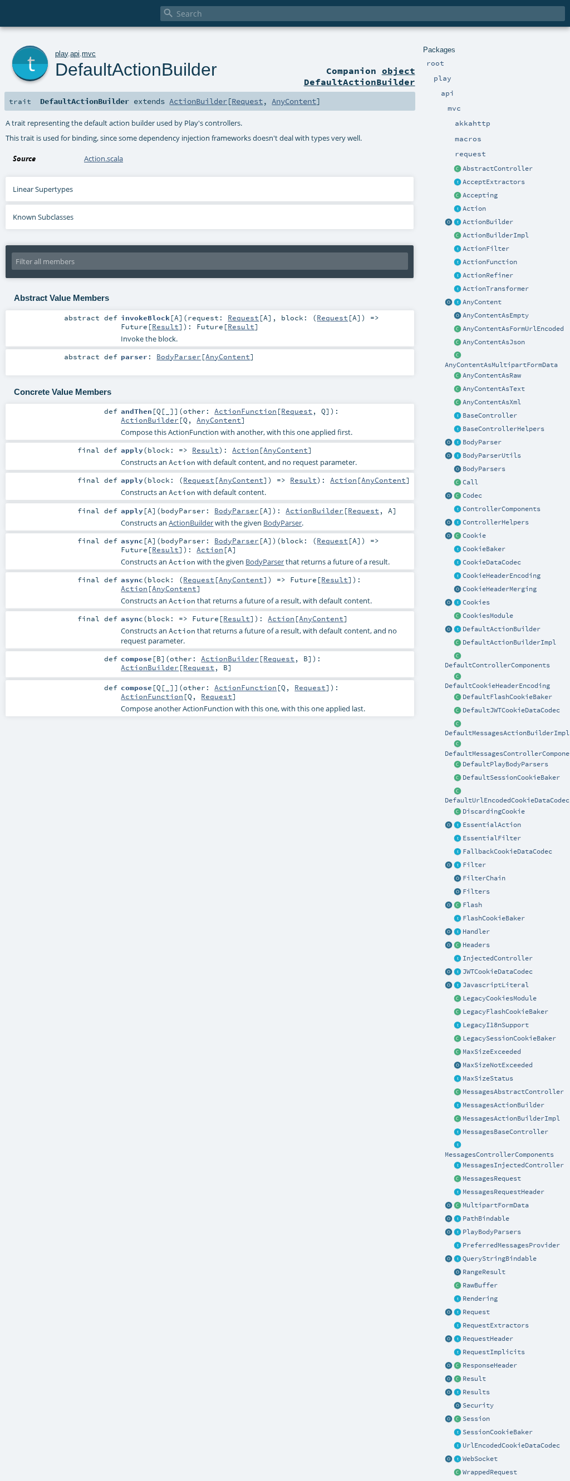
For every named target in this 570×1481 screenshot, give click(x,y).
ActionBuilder (488, 222)
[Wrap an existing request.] (457, 1472)
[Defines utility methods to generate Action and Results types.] (457, 416)
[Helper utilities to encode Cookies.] (448, 602)
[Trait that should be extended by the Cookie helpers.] (457, 549)
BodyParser (482, 442)
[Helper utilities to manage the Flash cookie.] (457, 918)
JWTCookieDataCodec (498, 971)
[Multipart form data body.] (457, 1205)
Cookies (476, 602)
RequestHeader (488, 1339)
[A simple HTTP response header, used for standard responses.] (457, 1365)
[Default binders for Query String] (448, 1259)
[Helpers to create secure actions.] (457, 1405)
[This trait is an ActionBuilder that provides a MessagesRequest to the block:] (457, 1105)
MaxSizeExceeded (492, 1052)
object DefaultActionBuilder (359, 76)
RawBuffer (480, 1285)
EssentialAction (492, 825)
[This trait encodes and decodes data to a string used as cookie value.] (457, 562)
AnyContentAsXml (492, 402)
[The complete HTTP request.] (457, 1312)
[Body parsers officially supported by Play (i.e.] (457, 1232)
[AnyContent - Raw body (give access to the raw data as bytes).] (457, 376)
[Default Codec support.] (448, 496)
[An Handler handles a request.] (457, 932)
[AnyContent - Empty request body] (457, 315)
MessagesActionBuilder (503, 1105)
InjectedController (498, 958)
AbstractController (498, 168)
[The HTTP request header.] (457, 1339)
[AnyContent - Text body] (457, 389)
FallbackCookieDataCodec (507, 851)
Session (476, 1419)
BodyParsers (484, 469)
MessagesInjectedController (513, 1165)
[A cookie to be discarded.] (457, 812)
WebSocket (480, 1459)
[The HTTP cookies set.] (457, 602)
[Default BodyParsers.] (457, 469)
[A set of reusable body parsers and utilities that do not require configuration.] (457, 456)
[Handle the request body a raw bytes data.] (457, 1285)
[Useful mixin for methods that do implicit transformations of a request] (457, 1352)
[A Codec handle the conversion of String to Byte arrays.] (457, 496)
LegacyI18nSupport (496, 1025)
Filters (476, 891)
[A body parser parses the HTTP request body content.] (457, 442)
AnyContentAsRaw (492, 375)
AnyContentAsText (494, 389)
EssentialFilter (492, 838)
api (75, 53)
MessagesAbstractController (513, 1092)
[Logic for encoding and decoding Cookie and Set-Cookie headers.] (457, 576)
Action (474, 208)
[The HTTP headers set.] (457, 945)
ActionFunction (490, 262)
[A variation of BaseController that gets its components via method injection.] (457, 958)
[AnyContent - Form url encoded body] (457, 329)
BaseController (490, 415)
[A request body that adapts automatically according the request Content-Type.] (457, 302)
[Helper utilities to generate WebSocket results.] (448, 1459)
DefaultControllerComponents (497, 665)
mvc (89, 53)
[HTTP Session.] (457, 1419)
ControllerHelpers (496, 522)
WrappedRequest (490, 1472)
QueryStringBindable (500, 1258)
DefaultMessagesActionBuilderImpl (507, 733)
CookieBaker (484, 549)
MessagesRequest (492, 1178)
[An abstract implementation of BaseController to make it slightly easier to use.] (457, 169)
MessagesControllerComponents (499, 1154)
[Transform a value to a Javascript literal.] (457, 985)
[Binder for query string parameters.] (457, 1259)
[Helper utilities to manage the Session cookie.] (457, 1432)
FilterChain (484, 878)
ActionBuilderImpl (496, 235)
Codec (472, 495)
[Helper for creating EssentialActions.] (448, 825)
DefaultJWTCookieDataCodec (511, 710)
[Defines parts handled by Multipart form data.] (448, 1205)
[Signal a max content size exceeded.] (457, 1052)
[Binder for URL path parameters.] (457, 1219)
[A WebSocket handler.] (457, 1459)
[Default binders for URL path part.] (448, 1219)
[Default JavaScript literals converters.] (448, 985)
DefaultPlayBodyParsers (505, 764)
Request (476, 1312)
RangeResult (484, 1272)
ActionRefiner (488, 275)
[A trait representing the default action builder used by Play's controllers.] (457, 629)
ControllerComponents (501, 509)
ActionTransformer (496, 289)
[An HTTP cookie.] (457, 536)
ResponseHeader (490, 1365)
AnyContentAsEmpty (496, 315)
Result (474, 1379)
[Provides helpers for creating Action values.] (457, 222)
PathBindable (486, 1218)
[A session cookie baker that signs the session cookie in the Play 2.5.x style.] (457, 1038)
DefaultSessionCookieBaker (511, 777)
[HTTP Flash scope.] (457, 905)
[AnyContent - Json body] (457, 342)
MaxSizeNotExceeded (498, 1065)
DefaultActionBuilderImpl (509, 642)
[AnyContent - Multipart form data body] (457, 355)
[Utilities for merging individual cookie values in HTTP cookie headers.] (457, 589)
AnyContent (482, 302)
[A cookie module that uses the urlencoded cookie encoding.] (457, 998)
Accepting (480, 195)
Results (476, 1392)
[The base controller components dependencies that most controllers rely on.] (457, 509)
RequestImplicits (494, 1352)
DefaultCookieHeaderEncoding (497, 686)
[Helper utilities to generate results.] (448, 1392)
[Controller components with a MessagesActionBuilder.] (457, 1145)
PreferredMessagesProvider (511, 1245)
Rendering (480, 1298)
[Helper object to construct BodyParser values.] (448, 442)
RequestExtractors (496, 1325)
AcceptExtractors (494, 182)
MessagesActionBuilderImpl (511, 1118)
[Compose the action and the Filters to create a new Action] (457, 878)
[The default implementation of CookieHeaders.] (457, 676)
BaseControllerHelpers (503, 429)
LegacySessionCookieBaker (509, 1038)
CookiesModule (488, 616)
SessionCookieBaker (498, 1432)
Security (478, 1405)
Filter (474, 865)
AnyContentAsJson (494, 342)
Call (470, 482)
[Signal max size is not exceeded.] (457, 1065)
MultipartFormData (496, 1205)
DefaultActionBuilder (501, 629)
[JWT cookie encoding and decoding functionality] (457, 972)
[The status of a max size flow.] (457, 1078)
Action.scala (103, 158)
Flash (472, 905)
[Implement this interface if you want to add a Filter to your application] (457, 865)
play (61, 53)
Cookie (474, 535)
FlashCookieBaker (494, 918)
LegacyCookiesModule (500, 998)
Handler (476, 931)
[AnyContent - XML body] (457, 402)
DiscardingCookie (494, 811)
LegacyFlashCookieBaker (505, 1012)
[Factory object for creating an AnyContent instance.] (448, 302)
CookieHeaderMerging (500, 589)
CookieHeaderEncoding (501, 575)
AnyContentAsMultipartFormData (501, 365)
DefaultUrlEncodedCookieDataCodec (507, 800)
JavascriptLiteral (496, 985)
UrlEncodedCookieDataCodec (511, 1445)
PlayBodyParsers (492, 1232)
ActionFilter (486, 248)
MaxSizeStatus (488, 1078)
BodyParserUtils (492, 455)
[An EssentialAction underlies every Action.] (457, 825)
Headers (476, 945)
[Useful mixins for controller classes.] (457, 522)
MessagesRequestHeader (503, 1192)
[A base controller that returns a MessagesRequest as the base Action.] (457, 1132)
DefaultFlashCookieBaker (507, 697)
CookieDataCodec (492, 562)
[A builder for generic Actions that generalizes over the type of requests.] (457, 262)
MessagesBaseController (505, 1132)
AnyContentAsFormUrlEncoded (513, 329)
